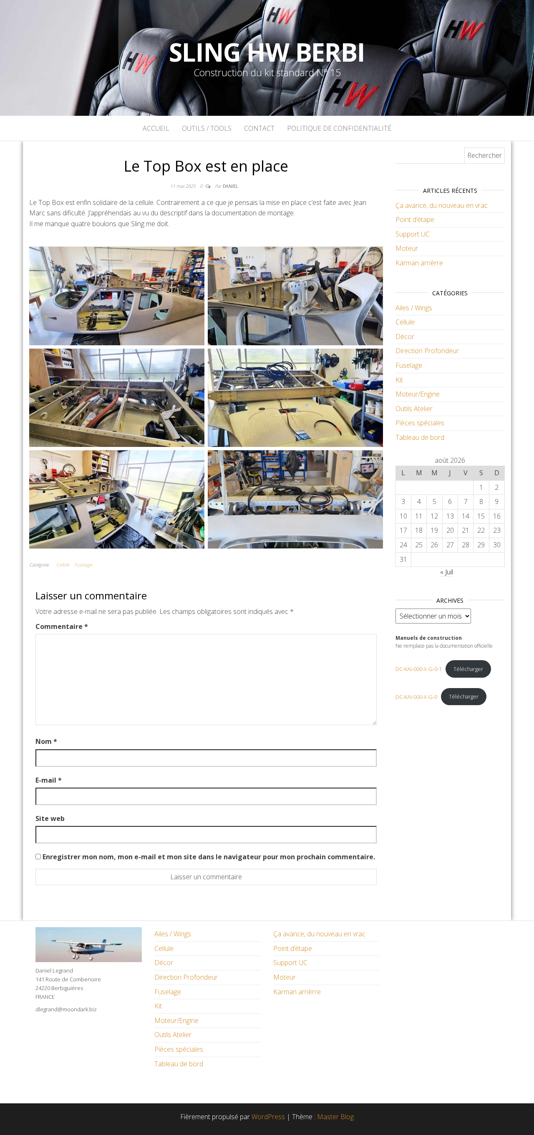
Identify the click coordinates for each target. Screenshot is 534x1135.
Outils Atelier (414, 408)
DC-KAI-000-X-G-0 (416, 696)
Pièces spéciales (419, 422)
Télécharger (468, 669)
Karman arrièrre (419, 262)
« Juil (446, 571)
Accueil (156, 128)
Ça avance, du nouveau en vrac (441, 205)
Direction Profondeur (427, 350)
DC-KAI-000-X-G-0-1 (418, 669)
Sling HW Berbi (267, 52)
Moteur (406, 248)
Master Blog (335, 1116)
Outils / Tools (207, 128)
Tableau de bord (419, 437)
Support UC (412, 234)
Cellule (62, 564)
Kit (399, 379)
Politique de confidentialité (339, 128)
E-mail (48, 780)
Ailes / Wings (413, 307)
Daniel (230, 186)
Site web (50, 818)
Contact (259, 128)
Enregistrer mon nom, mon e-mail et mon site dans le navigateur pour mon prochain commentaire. (209, 856)
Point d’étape (414, 219)
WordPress (268, 1116)
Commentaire (61, 626)
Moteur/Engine (417, 394)
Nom (46, 741)
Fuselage (83, 564)
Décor (404, 336)
